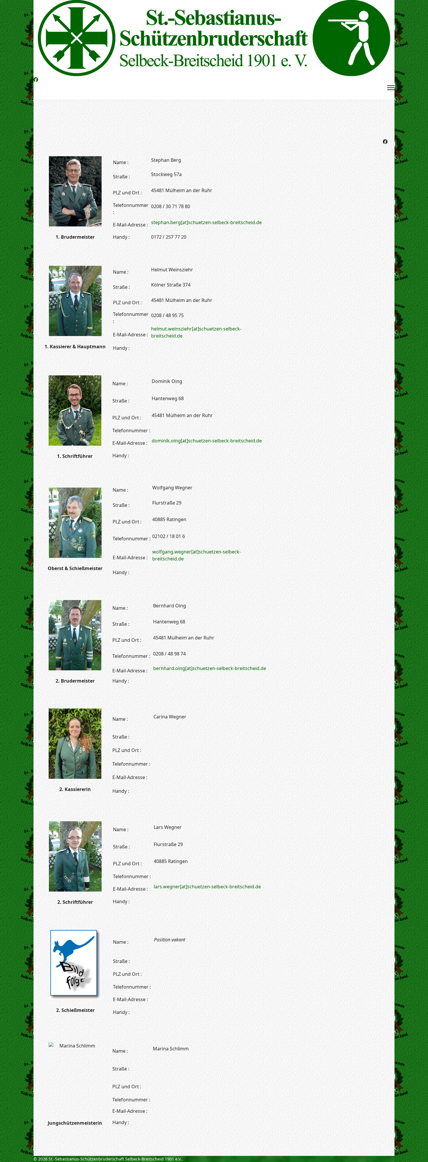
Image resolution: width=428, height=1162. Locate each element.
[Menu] (391, 87)
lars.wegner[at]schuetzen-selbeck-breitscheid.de (207, 886)
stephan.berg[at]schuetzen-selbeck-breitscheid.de (206, 222)
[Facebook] (35, 79)
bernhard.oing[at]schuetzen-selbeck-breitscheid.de (209, 668)
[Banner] (214, 38)
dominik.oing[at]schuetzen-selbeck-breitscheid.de (207, 440)
